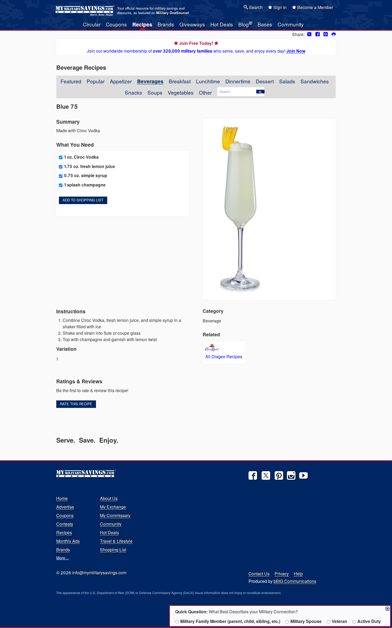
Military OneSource (172, 12)
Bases (265, 24)
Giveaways (192, 24)
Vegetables (181, 92)
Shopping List (113, 550)
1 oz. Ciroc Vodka (81, 157)
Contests (64, 524)
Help (298, 574)
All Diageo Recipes (223, 356)
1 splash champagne (85, 185)
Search (255, 7)
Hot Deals (221, 24)
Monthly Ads (68, 541)
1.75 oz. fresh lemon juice (89, 166)
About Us (109, 498)
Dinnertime (237, 81)
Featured (71, 81)
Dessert (265, 81)
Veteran (339, 621)
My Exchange (113, 507)
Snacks (133, 92)
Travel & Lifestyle (116, 541)
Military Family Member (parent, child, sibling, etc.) (230, 621)
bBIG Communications (295, 581)
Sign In (279, 7)
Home (62, 498)
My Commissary (115, 515)
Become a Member (314, 7)
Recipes (142, 24)
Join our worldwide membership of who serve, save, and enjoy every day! (196, 47)
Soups (154, 92)
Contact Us (259, 574)
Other (205, 92)
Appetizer (121, 81)
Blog (243, 24)
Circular (92, 24)
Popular (96, 81)
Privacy (282, 574)
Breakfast (180, 81)
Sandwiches (315, 81)
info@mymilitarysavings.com (99, 573)
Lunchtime (208, 81)
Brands (166, 24)
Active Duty (369, 621)
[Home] (85, 10)
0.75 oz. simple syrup (85, 175)
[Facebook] (253, 475)
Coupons (116, 24)
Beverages (150, 81)
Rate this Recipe (76, 403)
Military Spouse (306, 621)
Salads (287, 81)
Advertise (65, 507)
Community (291, 24)
